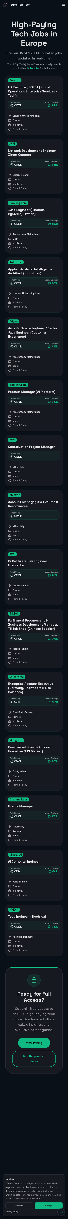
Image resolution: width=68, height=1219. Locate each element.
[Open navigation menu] (63, 5)
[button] (61, 1212)
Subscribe (33, 68)
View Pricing (34, 1043)
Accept (48, 1205)
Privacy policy (11, 1211)
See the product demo (34, 1058)
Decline (19, 1205)
